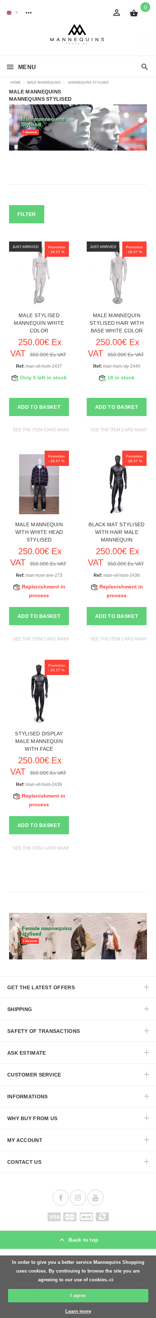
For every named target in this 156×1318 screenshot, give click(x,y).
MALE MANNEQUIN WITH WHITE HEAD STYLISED (39, 532)
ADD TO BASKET (39, 407)
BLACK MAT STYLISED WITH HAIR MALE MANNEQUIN (116, 532)
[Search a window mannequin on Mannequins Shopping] (144, 67)
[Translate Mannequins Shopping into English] (9, 12)
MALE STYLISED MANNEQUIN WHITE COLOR (39, 323)
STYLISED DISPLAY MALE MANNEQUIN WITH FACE (39, 741)
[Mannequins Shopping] (78, 34)
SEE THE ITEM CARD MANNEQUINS (50, 429)
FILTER (26, 214)
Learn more (78, 1311)
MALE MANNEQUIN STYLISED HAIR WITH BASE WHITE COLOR (117, 323)
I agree (78, 1295)
